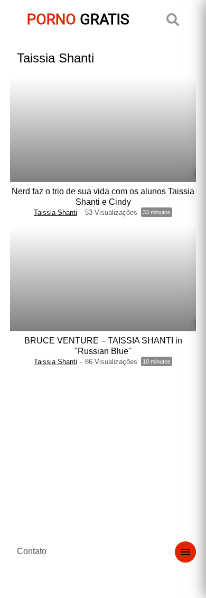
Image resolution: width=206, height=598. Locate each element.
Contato (31, 551)
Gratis (78, 19)
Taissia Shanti (55, 212)
